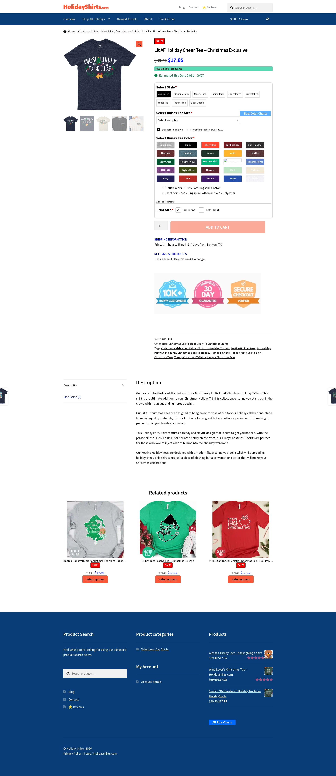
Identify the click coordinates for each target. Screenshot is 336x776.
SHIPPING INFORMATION (170, 239)
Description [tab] (70, 385)
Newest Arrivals (127, 19)
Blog (182, 7)
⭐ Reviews (209, 7)
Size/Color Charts (255, 113)
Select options (95, 579)
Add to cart (218, 227)
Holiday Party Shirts (243, 352)
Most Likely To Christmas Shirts (120, 31)
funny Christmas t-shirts (185, 352)
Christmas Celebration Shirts (178, 348)
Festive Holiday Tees (243, 348)
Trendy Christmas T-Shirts (190, 357)
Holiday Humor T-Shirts (215, 352)
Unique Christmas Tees (221, 357)
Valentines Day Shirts (155, 649)
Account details (151, 682)
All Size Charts (222, 722)
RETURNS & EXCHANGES (170, 254)
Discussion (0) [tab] (72, 397)
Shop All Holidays (93, 19)
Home (71, 31)
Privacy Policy (72, 753)
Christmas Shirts (88, 31)
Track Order (167, 19)
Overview (69, 19)
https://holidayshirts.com (100, 753)
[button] (139, 44)
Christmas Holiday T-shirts (213, 348)
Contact (194, 7)
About (148, 19)
